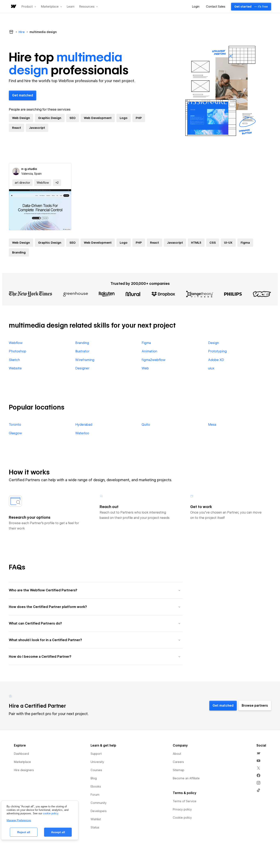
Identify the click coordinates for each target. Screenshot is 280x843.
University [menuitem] (97, 762)
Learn (70, 6)
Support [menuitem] (96, 753)
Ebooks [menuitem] (96, 786)
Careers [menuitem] (178, 762)
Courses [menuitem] (96, 770)
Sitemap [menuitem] (178, 770)
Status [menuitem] (95, 827)
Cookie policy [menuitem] (182, 817)
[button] (29, 6)
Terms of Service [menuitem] (184, 801)
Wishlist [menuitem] (96, 819)
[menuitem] (258, 753)
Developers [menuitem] (99, 811)
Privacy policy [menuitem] (182, 809)
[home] (13, 6)
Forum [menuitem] (95, 794)
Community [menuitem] (99, 803)
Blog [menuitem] (94, 778)
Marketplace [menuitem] (22, 762)
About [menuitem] (177, 753)
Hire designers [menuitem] (24, 770)
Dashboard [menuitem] (21, 753)
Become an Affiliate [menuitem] (186, 778)
